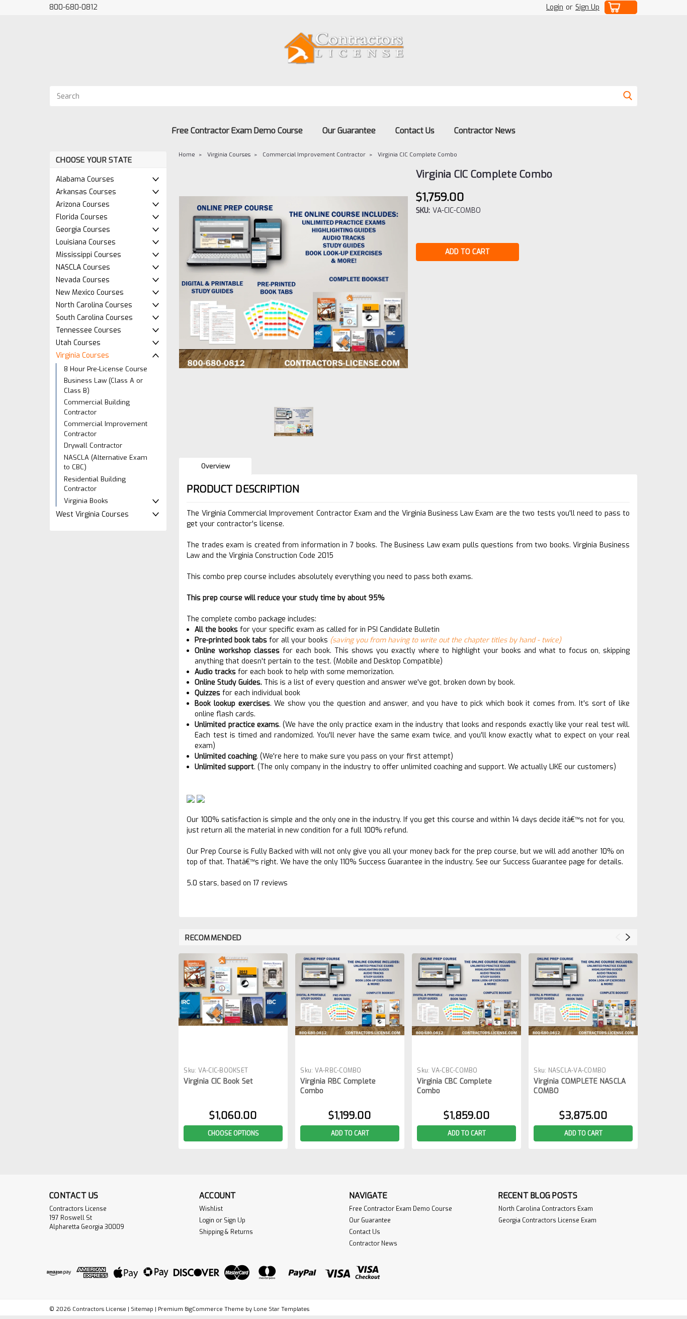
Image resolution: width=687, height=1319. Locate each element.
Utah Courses (78, 343)
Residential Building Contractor (95, 484)
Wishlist (211, 1209)
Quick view (233, 1054)
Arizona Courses (83, 204)
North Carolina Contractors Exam (545, 1209)
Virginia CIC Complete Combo (417, 154)
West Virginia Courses (92, 514)
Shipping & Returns (226, 1232)
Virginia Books (86, 501)
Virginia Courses (82, 355)
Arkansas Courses (86, 192)
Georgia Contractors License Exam (547, 1220)
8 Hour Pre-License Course (105, 369)
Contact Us (415, 130)
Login (554, 7)
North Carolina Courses (94, 305)
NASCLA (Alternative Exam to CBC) (105, 462)
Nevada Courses (83, 280)
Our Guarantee (349, 130)
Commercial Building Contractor (97, 407)
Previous (618, 937)
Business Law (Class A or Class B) (103, 385)
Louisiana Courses (86, 242)
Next (628, 937)
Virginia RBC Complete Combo (338, 1086)
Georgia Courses (83, 229)
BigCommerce (204, 1309)
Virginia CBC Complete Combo (454, 1086)
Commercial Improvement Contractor (105, 429)
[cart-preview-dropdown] (621, 7)
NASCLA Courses (83, 267)
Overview (215, 466)
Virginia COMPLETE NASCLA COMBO (580, 1086)
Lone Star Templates (281, 1309)
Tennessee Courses (88, 330)
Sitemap (142, 1309)
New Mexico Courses (90, 292)
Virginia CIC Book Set (218, 1081)
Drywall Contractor (93, 445)
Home (187, 154)
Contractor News (485, 130)
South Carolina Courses (94, 317)
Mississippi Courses (88, 255)
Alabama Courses (85, 179)
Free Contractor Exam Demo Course (237, 130)
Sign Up (587, 7)
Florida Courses (82, 217)
